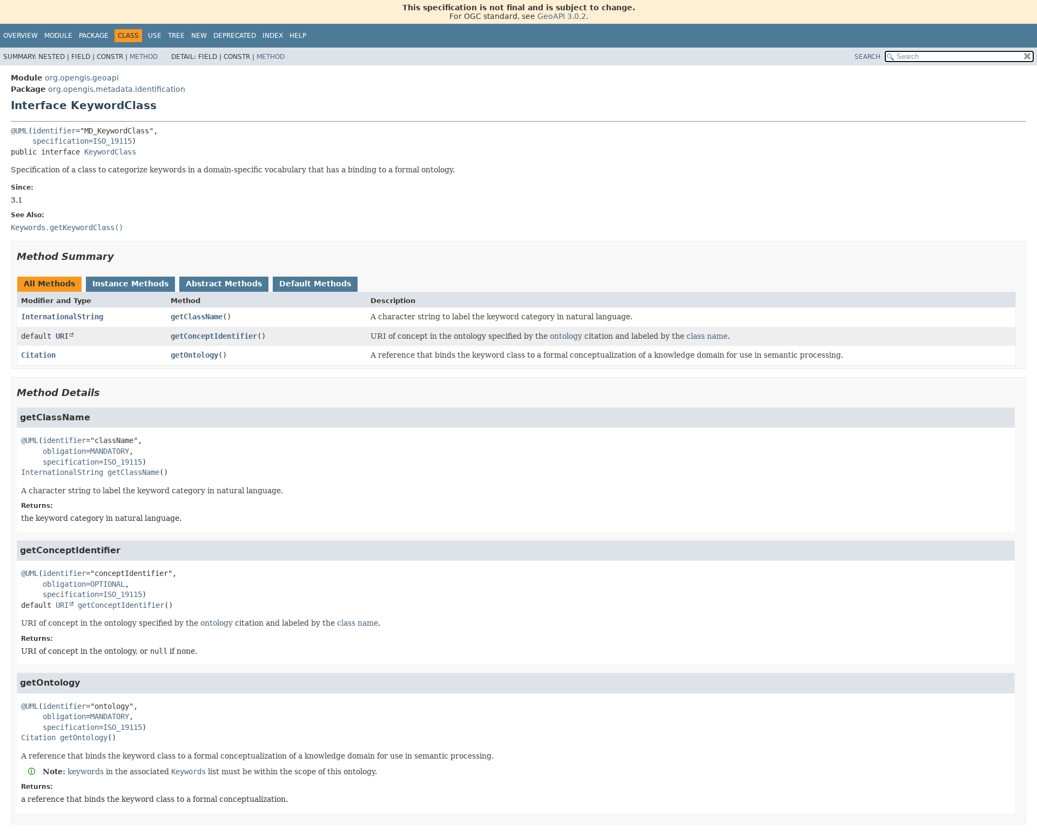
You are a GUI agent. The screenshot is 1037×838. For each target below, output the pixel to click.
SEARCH (867, 57)
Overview (20, 35)
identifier (54, 130)
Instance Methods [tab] (130, 283)
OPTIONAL (107, 584)
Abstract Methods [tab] (224, 283)
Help (297, 35)
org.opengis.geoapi (82, 77)
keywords (86, 771)
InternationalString (62, 316)
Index (272, 35)
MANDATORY (109, 451)
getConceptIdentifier (214, 336)
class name (707, 336)
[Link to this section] (121, 256)
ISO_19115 (112, 141)
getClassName (197, 316)
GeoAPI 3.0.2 (561, 16)
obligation (64, 451)
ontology (566, 336)
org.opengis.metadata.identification (116, 89)
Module (58, 35)
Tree (176, 35)
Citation (38, 355)
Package (94, 35)
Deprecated (234, 35)
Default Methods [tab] (315, 283)
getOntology (194, 355)
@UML (19, 130)
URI (62, 336)
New (199, 35)
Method (144, 57)
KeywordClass (110, 152)
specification (60, 141)
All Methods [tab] (49, 283)
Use (154, 35)
